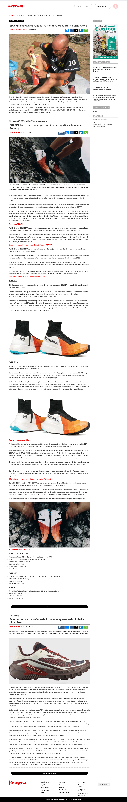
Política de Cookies (81, 790)
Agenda (51, 15)
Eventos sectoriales (99, 126)
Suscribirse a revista (45, 791)
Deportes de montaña (17, 15)
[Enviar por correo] (67, 30)
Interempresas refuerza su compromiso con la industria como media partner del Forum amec (105, 79)
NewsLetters (45, 788)
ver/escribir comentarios (49, 607)
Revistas (60, 15)
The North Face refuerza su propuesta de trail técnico (102, 88)
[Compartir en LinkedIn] (81, 30)
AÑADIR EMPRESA (104, 784)
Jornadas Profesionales (100, 120)
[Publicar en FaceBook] (72, 30)
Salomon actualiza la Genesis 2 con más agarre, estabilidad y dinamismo (105, 69)
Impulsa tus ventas (98, 122)
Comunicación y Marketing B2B (102, 124)
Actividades (42, 15)
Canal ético (63, 785)
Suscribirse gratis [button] (102, 6)
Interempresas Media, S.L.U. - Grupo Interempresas (66, 799)
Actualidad (32, 15)
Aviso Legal (81, 782)
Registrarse (44, 785)
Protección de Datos (82, 785)
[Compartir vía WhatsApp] (85, 30)
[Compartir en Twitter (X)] (76, 30)
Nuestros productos (62, 788)
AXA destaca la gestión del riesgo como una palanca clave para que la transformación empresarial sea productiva (105, 98)
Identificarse (45, 782)
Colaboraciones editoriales (83, 794)
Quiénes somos (64, 792)
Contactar (62, 782)
